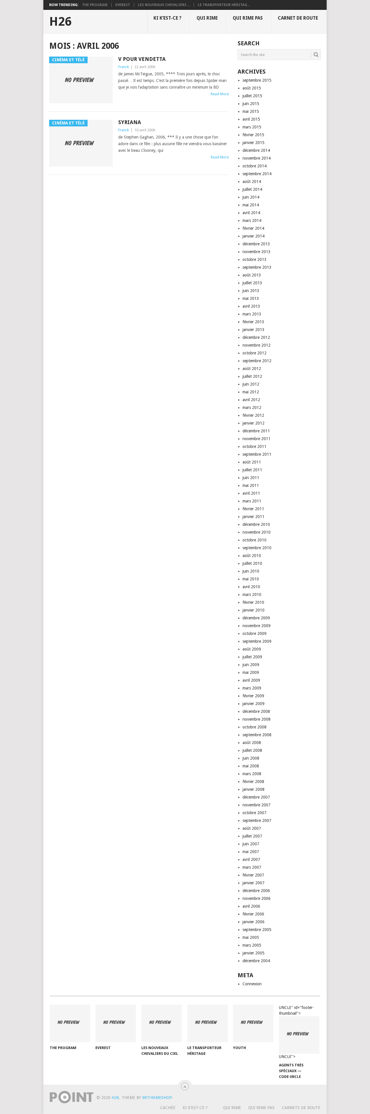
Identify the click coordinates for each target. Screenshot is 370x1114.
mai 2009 (251, 672)
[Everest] (115, 1023)
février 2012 (253, 415)
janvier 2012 (253, 423)
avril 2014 (251, 212)
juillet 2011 (252, 470)
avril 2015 (251, 119)
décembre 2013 (256, 244)
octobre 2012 (255, 353)
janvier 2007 (253, 883)
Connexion (252, 984)
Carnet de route (298, 18)
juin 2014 (251, 197)
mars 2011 (252, 501)
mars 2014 (252, 220)
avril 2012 (251, 399)
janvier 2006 (253, 921)
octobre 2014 (255, 166)
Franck (123, 67)
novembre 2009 (257, 625)
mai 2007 (251, 851)
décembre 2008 (256, 711)
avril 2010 (251, 586)
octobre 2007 (255, 812)
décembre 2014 (256, 150)
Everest (122, 5)
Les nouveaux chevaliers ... (164, 5)
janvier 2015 (253, 142)
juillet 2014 (252, 189)
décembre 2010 (256, 524)
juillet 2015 (252, 96)
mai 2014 (251, 205)
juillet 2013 (252, 283)
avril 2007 (251, 859)
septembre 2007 (257, 820)
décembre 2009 (256, 618)
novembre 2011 (257, 438)
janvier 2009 (253, 703)
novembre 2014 (257, 158)
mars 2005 (252, 945)
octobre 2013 (255, 259)
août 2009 (252, 649)
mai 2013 (251, 298)
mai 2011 (251, 485)
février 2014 (253, 228)
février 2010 (253, 602)
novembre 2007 (257, 805)
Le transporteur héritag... (224, 5)
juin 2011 (251, 477)
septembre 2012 (257, 360)
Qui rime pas (248, 18)
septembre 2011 (257, 454)
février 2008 (253, 781)
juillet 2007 (252, 836)
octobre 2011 (255, 446)
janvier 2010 (253, 610)
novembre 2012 (257, 345)
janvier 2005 (253, 953)
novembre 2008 (257, 719)
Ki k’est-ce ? (167, 18)
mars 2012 (252, 407)
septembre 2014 (257, 173)
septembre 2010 (257, 547)
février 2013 (253, 321)
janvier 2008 (253, 789)
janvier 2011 (253, 516)
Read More (220, 94)
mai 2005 (251, 937)
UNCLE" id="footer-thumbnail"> (296, 1032)
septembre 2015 (257, 80)
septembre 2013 (257, 267)
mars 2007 (252, 867)
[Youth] (253, 1023)
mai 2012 (251, 392)
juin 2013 (251, 290)
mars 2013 (252, 314)
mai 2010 (251, 579)
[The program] (70, 1023)
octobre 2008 (255, 727)
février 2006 (253, 914)
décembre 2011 (256, 431)
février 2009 (253, 696)
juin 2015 (251, 103)
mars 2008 (252, 773)
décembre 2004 (256, 960)
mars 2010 (252, 594)
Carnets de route (301, 1107)
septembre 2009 (257, 641)
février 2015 (253, 134)
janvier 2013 (253, 329)
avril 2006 (251, 906)
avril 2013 (251, 306)
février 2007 (253, 875)
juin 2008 (251, 758)
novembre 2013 (257, 251)
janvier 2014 (253, 236)
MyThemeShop (157, 1097)
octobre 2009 (255, 633)
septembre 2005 (257, 929)
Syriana (129, 122)
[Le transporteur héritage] (207, 1023)
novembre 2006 (257, 898)
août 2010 (252, 555)
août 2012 (252, 368)
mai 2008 (251, 766)
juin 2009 (251, 664)
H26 (60, 22)
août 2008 (252, 742)
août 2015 (252, 88)
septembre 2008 (257, 734)
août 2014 (252, 181)
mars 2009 (252, 688)
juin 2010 (251, 571)
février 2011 (253, 508)
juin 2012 (251, 384)
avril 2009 (251, 680)
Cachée (167, 1107)
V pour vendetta (142, 59)
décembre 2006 (256, 890)
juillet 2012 (252, 376)
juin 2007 (251, 844)
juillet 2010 (252, 563)
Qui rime (207, 18)
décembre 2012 (256, 337)
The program (95, 5)
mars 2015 (252, 127)
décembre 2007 (256, 797)
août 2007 (252, 828)
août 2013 (252, 275)
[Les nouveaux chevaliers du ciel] (161, 1023)
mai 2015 (251, 111)
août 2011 (252, 462)
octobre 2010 (255, 540)
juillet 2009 (252, 657)
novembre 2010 (257, 532)
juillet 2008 (252, 750)
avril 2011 (251, 493)
